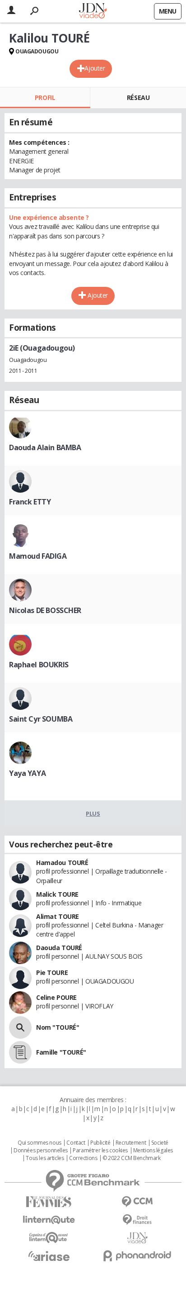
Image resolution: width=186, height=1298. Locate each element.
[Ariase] (49, 1256)
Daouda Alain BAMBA (45, 447)
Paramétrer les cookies (100, 1150)
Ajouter (94, 68)
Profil (45, 97)
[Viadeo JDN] (137, 1238)
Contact (75, 1143)
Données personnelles (41, 1150)
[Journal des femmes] (49, 1202)
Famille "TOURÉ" (61, 1052)
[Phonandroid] (137, 1255)
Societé (159, 1143)
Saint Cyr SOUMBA (40, 719)
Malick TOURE (57, 894)
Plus (93, 813)
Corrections (83, 1158)
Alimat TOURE (57, 916)
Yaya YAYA (27, 773)
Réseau (138, 97)
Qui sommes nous (39, 1143)
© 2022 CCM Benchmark (131, 1158)
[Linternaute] (49, 1220)
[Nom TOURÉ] (20, 1027)
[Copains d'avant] (49, 1237)
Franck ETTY (30, 502)
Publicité (100, 1143)
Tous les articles (45, 1158)
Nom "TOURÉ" (57, 1027)
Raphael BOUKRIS (39, 665)
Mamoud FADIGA (38, 556)
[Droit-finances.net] (137, 1220)
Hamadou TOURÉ (62, 862)
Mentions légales (153, 1150)
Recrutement (131, 1143)
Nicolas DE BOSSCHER (45, 610)
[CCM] (137, 1202)
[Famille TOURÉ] (20, 1052)
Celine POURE (56, 997)
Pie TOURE (52, 972)
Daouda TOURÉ (59, 947)
